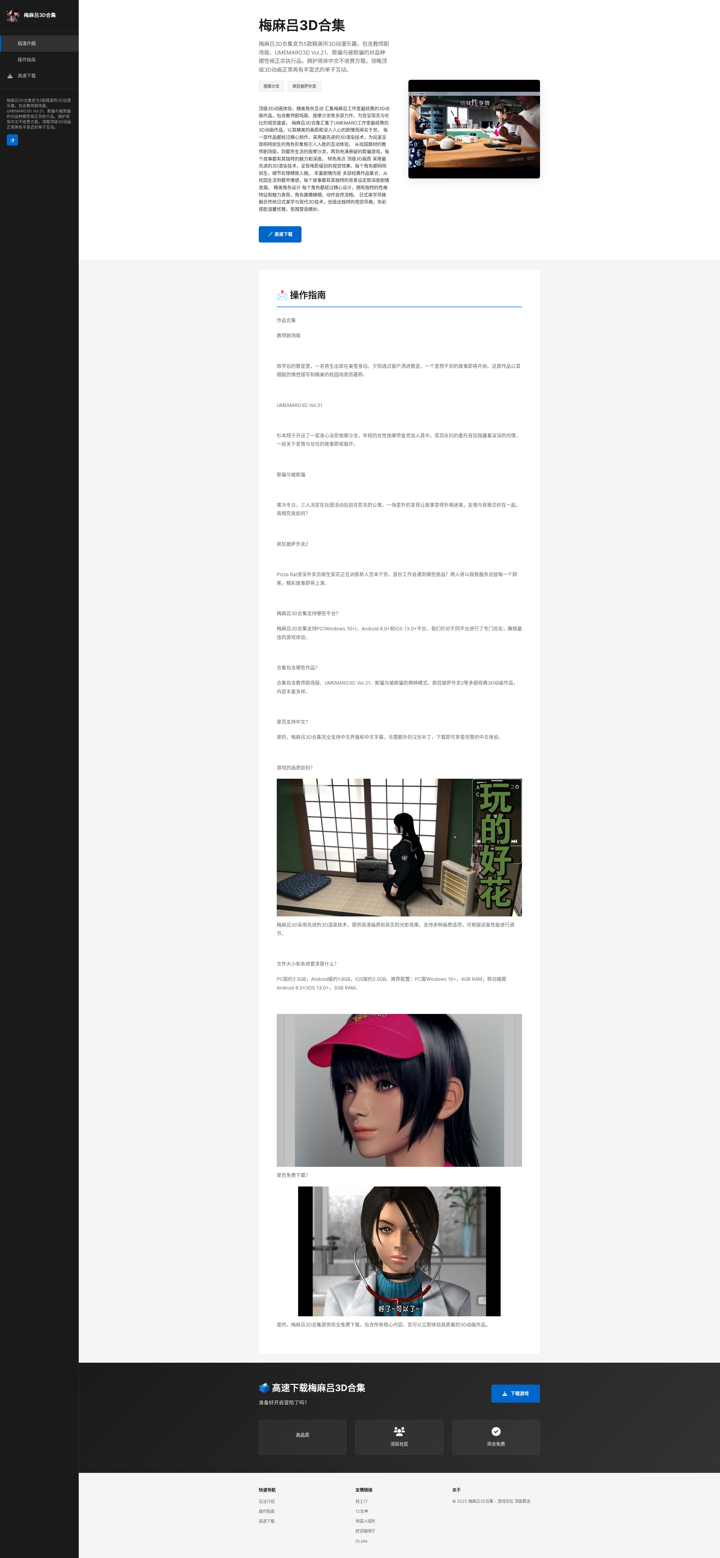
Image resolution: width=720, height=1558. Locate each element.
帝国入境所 (365, 1521)
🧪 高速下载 (280, 234)
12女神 (362, 1511)
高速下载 (266, 1521)
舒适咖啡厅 (365, 1530)
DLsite (361, 1541)
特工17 (362, 1501)
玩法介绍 (266, 1501)
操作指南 (266, 1511)
